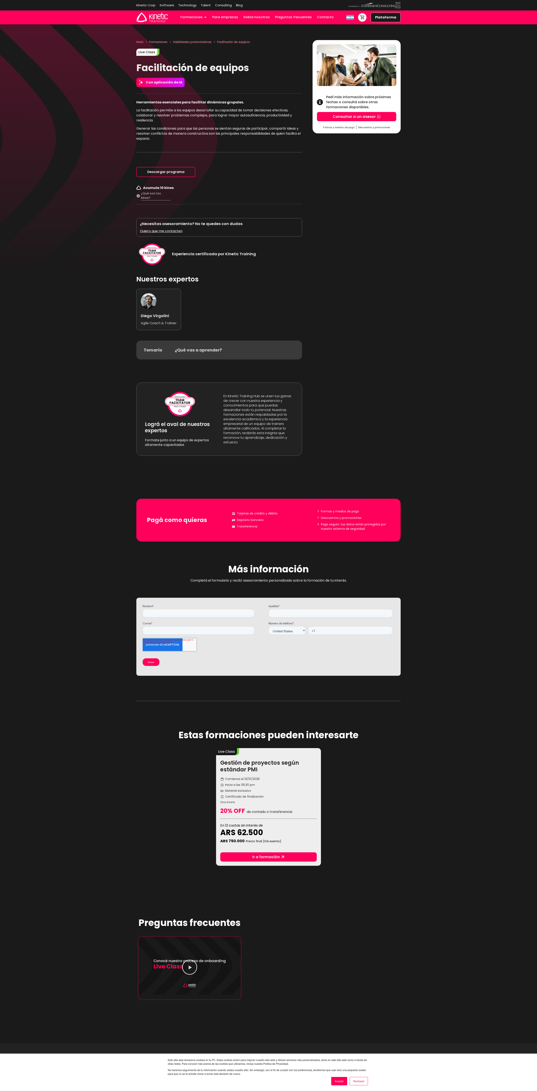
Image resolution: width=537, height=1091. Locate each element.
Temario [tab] (153, 350)
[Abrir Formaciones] (205, 17)
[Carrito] (362, 17)
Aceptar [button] (339, 1081)
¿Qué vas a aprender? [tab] (198, 350)
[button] (226, 751)
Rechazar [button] (358, 1081)
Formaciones (158, 42)
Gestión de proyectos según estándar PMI (259, 766)
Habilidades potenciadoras (192, 42)
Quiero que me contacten (161, 231)
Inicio (139, 42)
